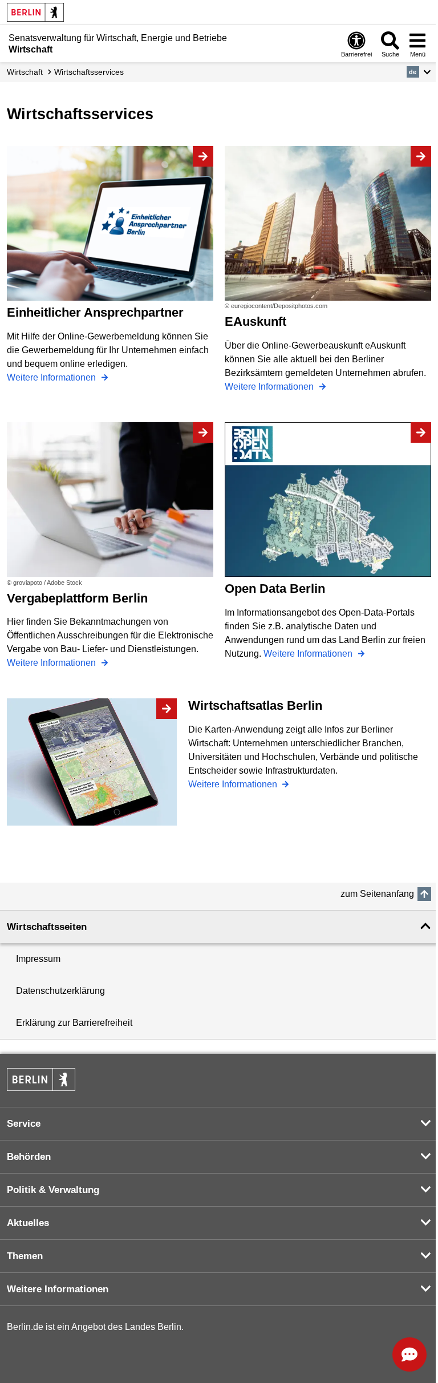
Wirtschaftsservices (89, 71)
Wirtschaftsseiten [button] (47, 926)
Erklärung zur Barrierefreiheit (74, 1023)
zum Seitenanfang (377, 894)
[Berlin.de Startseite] (35, 12)
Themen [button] (25, 1256)
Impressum (38, 959)
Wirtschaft (25, 71)
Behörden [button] (29, 1156)
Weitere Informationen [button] (57, 1289)
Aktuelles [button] (28, 1223)
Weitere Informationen (52, 377)
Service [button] (23, 1123)
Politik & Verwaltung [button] (53, 1189)
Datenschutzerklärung (60, 991)
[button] (419, 72)
